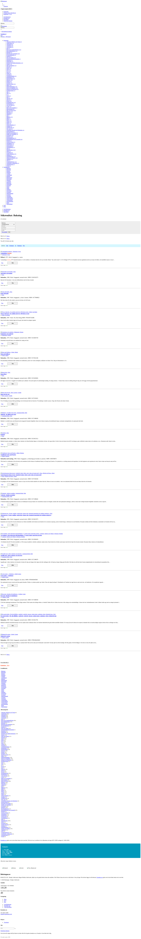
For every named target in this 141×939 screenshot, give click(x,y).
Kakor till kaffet (5, 293)
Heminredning (10, 78)
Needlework (10, 127)
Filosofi (9, 66)
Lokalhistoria (7, 167)
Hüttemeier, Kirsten (6, 335)
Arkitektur (9, 45)
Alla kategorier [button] (4, 709)
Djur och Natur (11, 57)
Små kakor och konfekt (6, 273)
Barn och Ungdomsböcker (13, 49)
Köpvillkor (6, 19)
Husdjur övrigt (11, 84)
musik (9, 122)
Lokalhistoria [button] (4, 668)
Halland (8, 176)
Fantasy (9, 64)
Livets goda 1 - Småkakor (7, 575)
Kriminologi (10, 103)
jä (7, 94)
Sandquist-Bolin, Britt (7, 416)
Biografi (9, 52)
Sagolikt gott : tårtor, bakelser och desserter (11, 555)
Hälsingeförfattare (11, 86)
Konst (9, 101)
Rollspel (9, 140)
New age (9, 128)
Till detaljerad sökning (6, 31)
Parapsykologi (10, 131)
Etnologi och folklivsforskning (14, 63)
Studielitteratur (11, 156)
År (15, 245)
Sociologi (9, 152)
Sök (9, 232)
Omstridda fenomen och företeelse (15, 130)
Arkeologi (9, 44)
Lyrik (8, 106)
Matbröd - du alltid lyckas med (8, 414)
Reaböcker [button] (5, 665)
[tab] (70, 662)
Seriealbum (10, 143)
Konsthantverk (11, 102)
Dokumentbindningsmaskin (13, 59)
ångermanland (9, 201)
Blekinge (8, 168)
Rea (5, 902)
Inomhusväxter (10, 90)
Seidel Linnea (5, 577)
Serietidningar (10, 147)
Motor (9, 121)
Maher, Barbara (5, 456)
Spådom (9, 155)
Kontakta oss (7, 18)
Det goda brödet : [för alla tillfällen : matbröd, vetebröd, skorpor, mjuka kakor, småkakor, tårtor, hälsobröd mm (28, 616)
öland (7, 202)
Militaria (9, 117)
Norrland (8, 185)
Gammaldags (6, 253)
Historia (9, 80)
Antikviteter (10, 43)
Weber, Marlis (5, 355)
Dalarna (9, 56)
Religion (9, 136)
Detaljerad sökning (8, 20)
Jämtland (8, 180)
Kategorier (6, 11)
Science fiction (10, 142)
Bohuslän (8, 169)
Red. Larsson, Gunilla (7, 395)
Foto (8, 72)
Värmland (8, 196)
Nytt (5, 205)
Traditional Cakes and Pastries (8, 454)
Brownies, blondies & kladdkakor (9, 595)
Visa (2, 263)
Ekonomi (9, 60)
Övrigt (8, 165)
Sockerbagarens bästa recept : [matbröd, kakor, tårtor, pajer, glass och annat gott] (21, 475)
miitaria (8, 114)
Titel (7, 245)
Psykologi (10, 135)
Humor (9, 81)
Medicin (9, 111)
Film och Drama (11, 65)
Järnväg (9, 98)
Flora (8, 69)
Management (10, 109)
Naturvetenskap (11, 125)
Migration (9, 113)
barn (8, 48)
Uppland (8, 194)
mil (7, 115)
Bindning (19, 245)
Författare (11, 245)
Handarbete (10, 77)
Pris (24, 245)
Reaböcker (8, 14)
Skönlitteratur (11, 150)
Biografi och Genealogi (13, 53)
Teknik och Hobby (12, 158)
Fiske (8, 68)
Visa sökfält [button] (4, 232)
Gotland (8, 173)
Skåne (7, 188)
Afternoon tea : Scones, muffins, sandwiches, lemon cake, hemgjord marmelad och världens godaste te (26, 515)
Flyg (8, 70)
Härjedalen (9, 179)
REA (5, 206)
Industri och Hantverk (12, 89)
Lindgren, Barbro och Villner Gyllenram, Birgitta (13, 536)
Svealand (8, 192)
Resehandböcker (11, 138)
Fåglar (8, 73)
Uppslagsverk (10, 164)
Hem (5, 899)
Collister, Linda (5, 597)
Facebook (6, 922)
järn (8, 97)
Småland (8, 189)
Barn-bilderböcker (11, 51)
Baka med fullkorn (5, 354)
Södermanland (9, 193)
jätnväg (8, 99)
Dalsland (8, 172)
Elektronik (9, 61)
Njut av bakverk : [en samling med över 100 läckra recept (15, 313)
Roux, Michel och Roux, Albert (9, 476)
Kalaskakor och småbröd (7, 333)
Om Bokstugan (7, 17)
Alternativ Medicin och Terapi (14, 41)
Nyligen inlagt (10, 13)
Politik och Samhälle (12, 134)
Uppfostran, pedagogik (12, 163)
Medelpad (8, 183)
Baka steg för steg (5, 394)
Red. (3, 274)
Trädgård (9, 159)
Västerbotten (9, 197)
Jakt (8, 93)
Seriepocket (9, 146)
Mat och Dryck (11, 110)
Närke (7, 187)
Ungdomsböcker (11, 161)
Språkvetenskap (11, 154)
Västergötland (9, 198)
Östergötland (9, 204)
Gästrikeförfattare (11, 76)
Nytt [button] (5, 662)
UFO (8, 160)
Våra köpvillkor (8, 907)
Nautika (9, 126)
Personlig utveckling (12, 132)
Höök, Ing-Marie (6, 315)
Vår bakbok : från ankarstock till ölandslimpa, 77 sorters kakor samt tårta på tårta (21, 535)
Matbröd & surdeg (5, 636)
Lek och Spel (10, 105)
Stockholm (8, 190)
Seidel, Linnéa (5, 637)
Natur (8, 123)
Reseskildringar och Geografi (14, 139)
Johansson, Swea (6, 254)
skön (8, 148)
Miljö (8, 118)
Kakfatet (3, 434)
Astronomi (9, 47)
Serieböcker (10, 144)
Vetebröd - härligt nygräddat (8, 495)
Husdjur (9, 82)
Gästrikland (9, 175)
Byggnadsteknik (11, 55)
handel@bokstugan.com (6, 914)
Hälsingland (9, 177)
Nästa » (8, 236)
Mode (8, 119)
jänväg (8, 96)
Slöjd (8, 151)
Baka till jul (3, 374)
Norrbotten (9, 184)
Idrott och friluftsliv (12, 88)
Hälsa (9, 85)
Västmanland (9, 200)
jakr (8, 92)
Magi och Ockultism (11, 107)
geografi (9, 74)
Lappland (8, 181)
